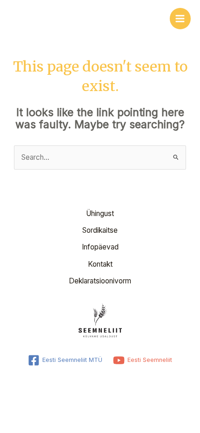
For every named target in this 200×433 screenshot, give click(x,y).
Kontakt (100, 264)
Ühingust (100, 213)
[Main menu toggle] (180, 18)
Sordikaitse (100, 230)
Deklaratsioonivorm (100, 280)
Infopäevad (100, 247)
